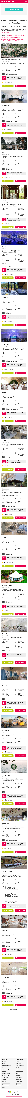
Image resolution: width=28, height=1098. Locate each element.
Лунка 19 (4, 392)
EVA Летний (5, 977)
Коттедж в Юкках (7, 871)
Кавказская (18, 1079)
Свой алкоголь (5, 1075)
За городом (5, 1077)
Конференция (19, 1070)
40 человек (12, 39)
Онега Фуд (5, 633)
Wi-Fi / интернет (6, 1083)
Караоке (4, 1081)
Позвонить (9, 85)
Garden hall (5, 823)
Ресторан (4, 1061)
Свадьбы (3, 40)
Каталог (8, 16)
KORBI (4, 440)
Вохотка (4, 200)
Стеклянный (5, 489)
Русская (18, 1075)
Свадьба (18, 1061)
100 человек (4, 39)
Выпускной (10, 40)
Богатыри (5, 930)
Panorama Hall (6, 682)
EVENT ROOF (6, 537)
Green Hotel (5, 105)
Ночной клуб (4, 37)
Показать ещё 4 (14, 1009)
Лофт (3, 1067)
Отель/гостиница (6, 1065)
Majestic (4, 246)
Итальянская (19, 1081)
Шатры (13, 16)
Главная (3, 16)
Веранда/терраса (6, 1069)
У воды (4, 1079)
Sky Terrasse (5, 730)
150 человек (19, 39)
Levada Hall (5, 344)
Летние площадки (19, 35)
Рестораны (10, 35)
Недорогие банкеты (14, 37)
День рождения (20, 1065)
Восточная (18, 1084)
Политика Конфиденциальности (14, 1096)
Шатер (4, 1070)
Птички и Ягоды (6, 775)
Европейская (19, 1077)
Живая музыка (5, 1084)
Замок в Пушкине (7, 585)
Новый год (16, 40)
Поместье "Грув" (7, 297)
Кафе (3, 1063)
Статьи (4, 1087)
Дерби (4, 152)
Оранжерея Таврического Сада (11, 59)
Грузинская (18, 1083)
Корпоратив (19, 1069)
